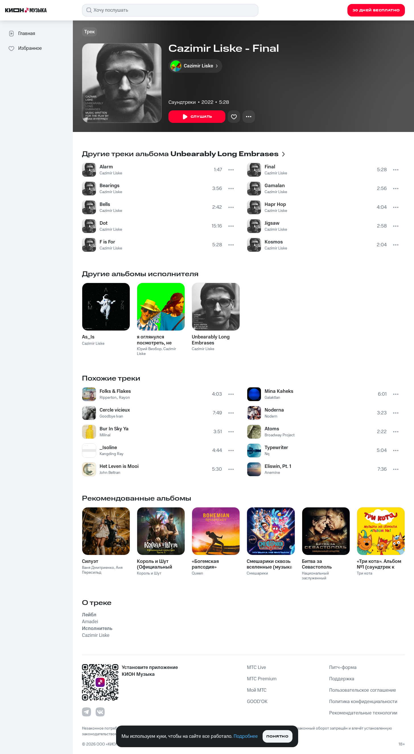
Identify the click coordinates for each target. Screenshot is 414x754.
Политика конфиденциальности (363, 701)
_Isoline (108, 447)
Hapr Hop (275, 204)
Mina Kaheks (279, 391)
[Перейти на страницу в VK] (100, 711)
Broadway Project (279, 435)
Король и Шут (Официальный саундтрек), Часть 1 (159, 564)
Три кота (364, 573)
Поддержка (341, 678)
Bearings (110, 185)
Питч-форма (343, 667)
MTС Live (256, 667)
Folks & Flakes (115, 391)
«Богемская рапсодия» (205, 564)
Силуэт (90, 561)
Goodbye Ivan (111, 416)
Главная (26, 33)
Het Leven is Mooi (119, 466)
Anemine (272, 473)
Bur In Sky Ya (114, 428)
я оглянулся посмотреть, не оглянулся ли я (154, 340)
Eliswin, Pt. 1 (278, 466)
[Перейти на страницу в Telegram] (86, 711)
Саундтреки (182, 102)
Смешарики (257, 573)
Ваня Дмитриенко (98, 568)
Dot (104, 223)
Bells (105, 204)
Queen (197, 573)
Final (270, 167)
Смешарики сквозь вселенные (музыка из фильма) (270, 564)
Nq (267, 454)
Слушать (201, 116)
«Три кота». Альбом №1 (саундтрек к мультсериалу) (379, 564)
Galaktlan (272, 397)
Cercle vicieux (115, 410)
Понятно (277, 736)
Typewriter (276, 447)
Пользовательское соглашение (362, 690)
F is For (107, 242)
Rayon (124, 397)
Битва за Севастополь (317, 564)
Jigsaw (272, 223)
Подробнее (246, 736)
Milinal (105, 435)
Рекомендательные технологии (363, 713)
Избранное (30, 48)
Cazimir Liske (111, 173)
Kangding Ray (111, 454)
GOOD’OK (257, 701)
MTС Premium (262, 678)
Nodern (271, 416)
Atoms (272, 428)
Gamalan (275, 185)
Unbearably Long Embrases (211, 340)
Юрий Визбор (149, 349)
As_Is (88, 337)
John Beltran (110, 473)
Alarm (106, 167)
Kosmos (274, 242)
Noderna (274, 410)
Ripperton (108, 397)
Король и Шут (149, 573)
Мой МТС (257, 690)
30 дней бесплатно (376, 10)
